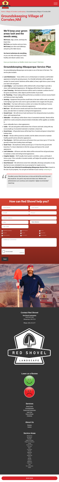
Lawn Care (42, 230)
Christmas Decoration (43, 235)
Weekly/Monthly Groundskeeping (7, 230)
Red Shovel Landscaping (10, 4)
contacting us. (47, 169)
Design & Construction (25, 230)
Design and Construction (29, 410)
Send (4, 259)
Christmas (29, 416)
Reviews (29, 425)
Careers (30, 427)
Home (3, 11)
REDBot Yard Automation (6, 235)
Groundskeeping (29, 408)
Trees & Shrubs (29, 414)
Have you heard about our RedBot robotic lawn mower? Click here (24, 62)
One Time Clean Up (24, 235)
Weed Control (29, 406)
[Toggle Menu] (55, 4)
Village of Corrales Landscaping (15, 11)
